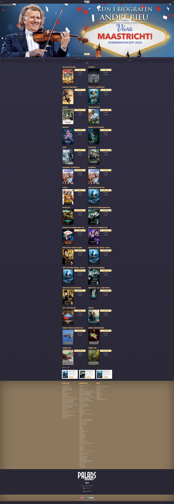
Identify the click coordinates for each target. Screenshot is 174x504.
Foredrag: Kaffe (82, 435)
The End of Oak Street (65, 409)
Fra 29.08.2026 (80, 230)
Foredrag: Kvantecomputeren (84, 431)
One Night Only (64, 395)
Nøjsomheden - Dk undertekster (67, 389)
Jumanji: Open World (83, 458)
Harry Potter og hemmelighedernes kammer (69, 397)
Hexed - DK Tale (82, 446)
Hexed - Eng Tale (82, 447)
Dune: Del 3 (81, 455)
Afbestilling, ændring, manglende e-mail (103, 386)
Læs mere (80, 74)
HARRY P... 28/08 (105, 210)
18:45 (103, 89)
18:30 (77, 89)
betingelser (85, 495)
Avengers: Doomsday (83, 456)
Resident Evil (82, 408)
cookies (92, 495)
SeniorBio (98, 385)
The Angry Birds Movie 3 (83, 459)
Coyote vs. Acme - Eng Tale (84, 405)
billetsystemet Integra (88, 499)
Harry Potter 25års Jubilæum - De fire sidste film (70, 405)
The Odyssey (64, 386)
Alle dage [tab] (86, 62)
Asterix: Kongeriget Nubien (84, 457)
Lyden (98, 387)
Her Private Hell (82, 430)
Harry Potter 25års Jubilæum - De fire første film (70, 399)
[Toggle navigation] (173, 2)
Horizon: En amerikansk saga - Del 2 (85, 461)
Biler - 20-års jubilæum (65, 412)
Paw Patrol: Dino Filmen (66, 385)
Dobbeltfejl (81, 411)
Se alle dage (80, 72)
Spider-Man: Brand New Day (66, 387)
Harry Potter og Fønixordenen (67, 406)
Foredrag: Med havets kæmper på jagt (68, 414)
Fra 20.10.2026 (105, 330)
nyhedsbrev (82, 495)
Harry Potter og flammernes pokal (67, 401)
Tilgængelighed (99, 389)
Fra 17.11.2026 (105, 350)
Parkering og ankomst (100, 398)
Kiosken (98, 395)
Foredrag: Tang (64, 418)
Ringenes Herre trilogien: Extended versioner (86, 460)
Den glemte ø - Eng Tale (83, 422)
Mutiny (63, 398)
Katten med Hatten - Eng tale (84, 454)
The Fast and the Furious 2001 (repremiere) (86, 413)
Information (99, 388)
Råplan (81, 425)
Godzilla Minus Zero (83, 436)
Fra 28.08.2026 (80, 150)
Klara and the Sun (82, 434)
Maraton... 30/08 (79, 270)
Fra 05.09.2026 (80, 310)
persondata (89, 495)
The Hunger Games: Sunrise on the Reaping (86, 443)
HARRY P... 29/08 (105, 230)
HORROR (98, 393)
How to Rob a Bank (83, 438)
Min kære (81, 409)
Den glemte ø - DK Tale (83, 421)
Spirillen (81, 387)
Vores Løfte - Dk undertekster (67, 388)
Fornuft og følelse (82, 433)
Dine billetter (97, 58)
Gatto (80, 463)
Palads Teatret (87, 1)
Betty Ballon (81, 414)
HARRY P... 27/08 (105, 190)
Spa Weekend (82, 407)
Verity (80, 418)
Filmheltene (98, 396)
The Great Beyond (82, 467)
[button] (2, 50)
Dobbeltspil (64, 408)
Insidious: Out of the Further (66, 396)
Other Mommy (82, 426)
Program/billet (77, 58)
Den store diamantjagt (83, 424)
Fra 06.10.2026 (80, 330)
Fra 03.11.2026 (80, 350)
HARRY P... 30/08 (105, 270)
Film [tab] (43, 60)
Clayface (81, 432)
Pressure (63, 413)
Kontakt (92, 58)
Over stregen (82, 437)
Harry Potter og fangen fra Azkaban (68, 400)
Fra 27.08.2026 (105, 150)
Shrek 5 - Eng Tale (82, 466)
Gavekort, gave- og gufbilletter (101, 399)
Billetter (71, 377)
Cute (80, 444)
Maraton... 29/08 (105, 250)
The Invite (63, 410)
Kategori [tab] (130, 60)
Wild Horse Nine (82, 448)
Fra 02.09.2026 (105, 290)
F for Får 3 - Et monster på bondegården (86, 420)
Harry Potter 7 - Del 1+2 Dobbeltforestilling (69, 411)
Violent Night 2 (82, 449)
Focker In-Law (82, 445)
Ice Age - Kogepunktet (83, 462)
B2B (97, 390)
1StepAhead (95, 499)
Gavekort (88, 58)
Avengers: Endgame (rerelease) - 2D (85, 410)
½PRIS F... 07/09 (105, 310)
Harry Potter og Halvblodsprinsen (67, 407)
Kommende (83, 58)
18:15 (77, 69)
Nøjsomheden (64, 390)
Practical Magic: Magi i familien (84, 406)
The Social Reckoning (83, 423)
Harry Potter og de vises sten (67, 393)
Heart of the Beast (82, 412)
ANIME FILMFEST (99, 394)
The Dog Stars (64, 394)
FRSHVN (98, 397)
